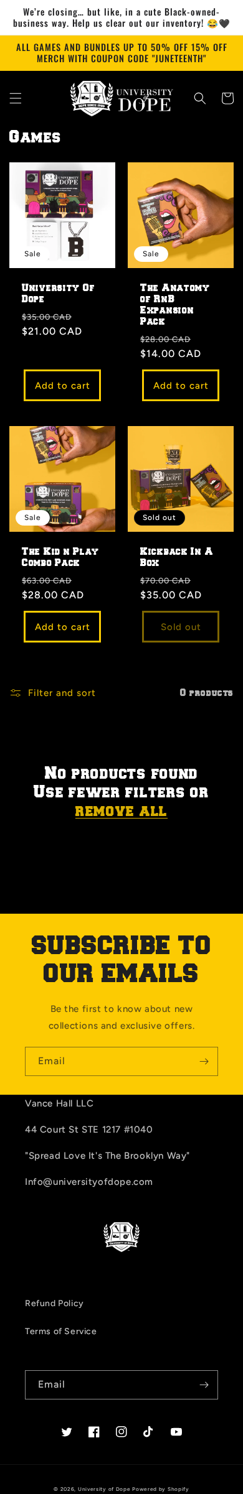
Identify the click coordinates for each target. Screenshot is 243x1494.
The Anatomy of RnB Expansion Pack (175, 305)
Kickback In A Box (176, 557)
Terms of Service (61, 1331)
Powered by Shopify (160, 1489)
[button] (15, 98)
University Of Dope (58, 294)
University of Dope (104, 1489)
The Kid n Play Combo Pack (60, 557)
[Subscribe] (203, 1061)
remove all (121, 811)
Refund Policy (54, 1303)
